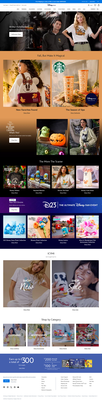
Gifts (79, 9)
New (18, 9)
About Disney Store (77, 381)
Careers (91, 379)
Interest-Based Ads (93, 396)
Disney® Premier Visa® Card (15, 5)
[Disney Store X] (11, 387)
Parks (74, 9)
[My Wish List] (95, 5)
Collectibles (61, 9)
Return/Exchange (65, 381)
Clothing (39, 9)
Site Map (91, 381)
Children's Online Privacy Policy (74, 396)
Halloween (32, 9)
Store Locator (24, 5)
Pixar (42, 383)
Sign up (6, 380)
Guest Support (5, 5)
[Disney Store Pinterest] (15, 387)
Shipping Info (64, 383)
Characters (44, 377)
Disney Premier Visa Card (79, 383)
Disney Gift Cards (77, 377)
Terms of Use (19, 396)
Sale (84, 9)
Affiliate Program (77, 379)
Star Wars (43, 385)
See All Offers (92, 1)
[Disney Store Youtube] (18, 387)
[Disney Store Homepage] (51, 5)
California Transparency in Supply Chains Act (12, 398)
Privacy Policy (13, 381)
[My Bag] (99, 5)
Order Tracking (64, 379)
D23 (90, 377)
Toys (54, 9)
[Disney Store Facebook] (4, 387)
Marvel (43, 388)
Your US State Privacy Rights (50, 396)
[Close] (97, 2)
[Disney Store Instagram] (8, 387)
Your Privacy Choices (62, 396)
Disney (43, 381)
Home (68, 9)
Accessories (47, 9)
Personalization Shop (78, 385)
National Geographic (46, 390)
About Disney (84, 396)
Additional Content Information (30, 396)
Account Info (64, 385)
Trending (24, 9)
